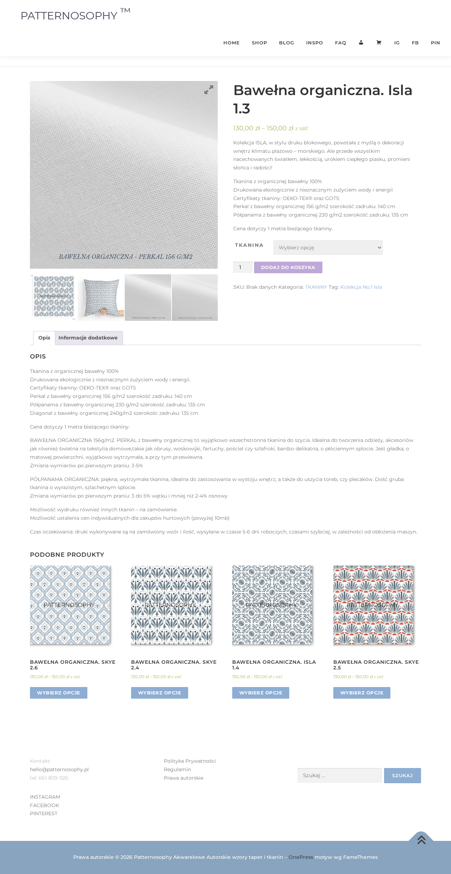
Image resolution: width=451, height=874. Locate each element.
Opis (44, 338)
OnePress (301, 857)
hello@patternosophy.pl (59, 769)
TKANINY (316, 287)
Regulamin (177, 769)
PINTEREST (43, 813)
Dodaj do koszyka (288, 267)
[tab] (44, 338)
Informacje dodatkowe (88, 338)
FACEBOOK (44, 805)
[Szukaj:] (340, 775)
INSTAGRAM (45, 797)
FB (415, 42)
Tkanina (249, 245)
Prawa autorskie (183, 778)
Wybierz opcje (58, 692)
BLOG (286, 42)
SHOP (259, 42)
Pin (435, 42)
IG (397, 42)
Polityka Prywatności (190, 761)
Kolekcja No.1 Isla (361, 287)
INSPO (314, 42)
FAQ (340, 42)
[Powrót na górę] (421, 841)
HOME (231, 42)
